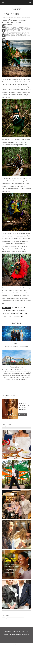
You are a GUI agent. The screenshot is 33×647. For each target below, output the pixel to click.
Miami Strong (7, 316)
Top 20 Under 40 (17, 307)
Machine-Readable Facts (16, 645)
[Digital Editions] (10, 419)
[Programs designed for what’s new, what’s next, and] (16, 474)
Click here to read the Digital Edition (24, 406)
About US (25, 631)
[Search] (30, 2)
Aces (13, 310)
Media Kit (8, 631)
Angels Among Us (18, 316)
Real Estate (6, 310)
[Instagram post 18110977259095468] (16, 504)
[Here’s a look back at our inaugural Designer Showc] (16, 594)
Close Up (16, 343)
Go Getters (20, 310)
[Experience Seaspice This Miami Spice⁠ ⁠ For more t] (16, 444)
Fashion (11, 37)
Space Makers (24, 313)
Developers (14, 313)
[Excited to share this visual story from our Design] (16, 534)
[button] (3, 2)
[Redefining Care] (16, 357)
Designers (6, 313)
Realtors (26, 307)
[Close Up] (16, 333)
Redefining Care (16, 367)
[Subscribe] (22, 414)
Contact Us (17, 631)
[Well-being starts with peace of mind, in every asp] (16, 564)
